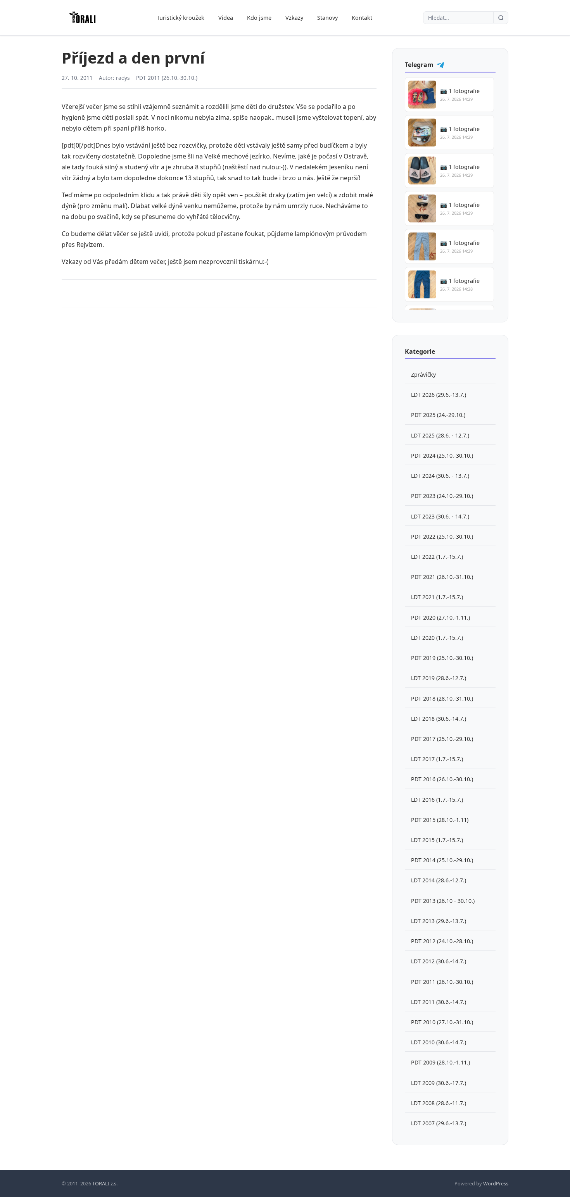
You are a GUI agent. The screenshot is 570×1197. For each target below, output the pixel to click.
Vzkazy (294, 17)
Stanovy (327, 17)
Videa (225, 17)
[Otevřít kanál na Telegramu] (440, 65)
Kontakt (362, 17)
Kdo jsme (259, 17)
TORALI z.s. (104, 1183)
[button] (449, 95)
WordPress (495, 1183)
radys (123, 77)
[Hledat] (500, 17)
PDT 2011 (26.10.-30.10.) (166, 77)
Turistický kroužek (180, 17)
